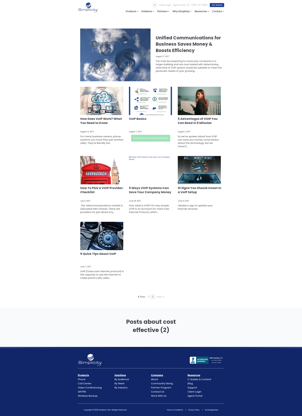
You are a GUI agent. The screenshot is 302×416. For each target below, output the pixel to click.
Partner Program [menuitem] (161, 387)
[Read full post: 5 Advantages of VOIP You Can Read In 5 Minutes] (200, 101)
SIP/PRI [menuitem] (82, 391)
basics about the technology (198, 141)
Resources (201, 11)
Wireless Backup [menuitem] (87, 395)
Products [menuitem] (83, 375)
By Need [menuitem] (119, 383)
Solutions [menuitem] (120, 375)
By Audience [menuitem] (121, 379)
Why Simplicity (181, 11)
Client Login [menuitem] (165, 5)
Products (131, 11)
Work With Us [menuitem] (158, 395)
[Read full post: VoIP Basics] (151, 101)
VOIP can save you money (197, 138)
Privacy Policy (193, 410)
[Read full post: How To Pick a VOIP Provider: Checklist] (102, 170)
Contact (217, 11)
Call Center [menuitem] (85, 383)
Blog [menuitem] (190, 383)
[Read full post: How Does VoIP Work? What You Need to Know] (102, 101)
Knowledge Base (211, 410)
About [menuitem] (154, 379)
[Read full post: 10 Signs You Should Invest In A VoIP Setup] (200, 170)
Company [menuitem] (157, 375)
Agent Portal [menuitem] (179, 5)
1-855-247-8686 (199, 5)
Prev (142, 296)
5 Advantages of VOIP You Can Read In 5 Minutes (198, 121)
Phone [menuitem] (81, 379)
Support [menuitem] (192, 387)
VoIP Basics (137, 119)
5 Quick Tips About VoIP (98, 254)
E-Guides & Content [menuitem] (199, 379)
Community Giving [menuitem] (162, 383)
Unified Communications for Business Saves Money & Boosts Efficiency (188, 44)
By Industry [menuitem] (121, 387)
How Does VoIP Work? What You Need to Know (101, 121)
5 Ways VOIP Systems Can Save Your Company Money (150, 190)
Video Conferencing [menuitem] (90, 387)
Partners (162, 11)
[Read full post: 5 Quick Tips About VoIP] (102, 236)
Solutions (147, 11)
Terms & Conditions (175, 410)
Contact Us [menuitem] (157, 391)
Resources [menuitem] (194, 375)
